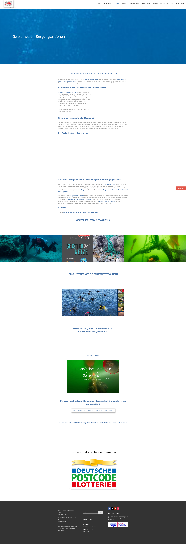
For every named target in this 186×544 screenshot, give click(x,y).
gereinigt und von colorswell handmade (79, 199)
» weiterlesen (9, 257)
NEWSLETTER (87, 519)
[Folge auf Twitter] (112, 508)
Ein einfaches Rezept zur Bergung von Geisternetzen (93, 372)
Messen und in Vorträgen (107, 201)
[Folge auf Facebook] (109, 508)
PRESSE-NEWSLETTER (90, 522)
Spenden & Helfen (134, 3)
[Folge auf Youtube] (115, 508)
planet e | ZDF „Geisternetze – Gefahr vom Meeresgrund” (81, 212)
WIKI (182, 3)
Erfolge (177, 3)
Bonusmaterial (164, 3)
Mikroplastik (83, 190)
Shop (172, 3)
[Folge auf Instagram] (118, 508)
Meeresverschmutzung (92, 79)
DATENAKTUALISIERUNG (91, 527)
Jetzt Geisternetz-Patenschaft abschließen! (93, 410)
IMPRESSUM (87, 532)
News (99, 3)
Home (5, 8)
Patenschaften (146, 3)
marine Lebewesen (110, 184)
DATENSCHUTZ (88, 529)
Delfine (124, 3)
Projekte (117, 3)
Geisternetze (121, 79)
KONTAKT (86, 524)
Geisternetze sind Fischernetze (67, 81)
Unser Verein (107, 3)
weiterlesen (93, 384)
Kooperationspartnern (77, 196)
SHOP (85, 517)
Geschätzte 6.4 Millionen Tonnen (68, 92)
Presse (155, 3)
